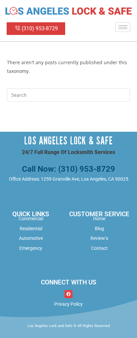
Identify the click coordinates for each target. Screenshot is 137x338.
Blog (99, 228)
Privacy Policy (68, 304)
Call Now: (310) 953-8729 (68, 169)
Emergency (30, 248)
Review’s (99, 238)
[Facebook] (68, 294)
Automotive (31, 238)
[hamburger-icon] (122, 27)
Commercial (31, 218)
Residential (31, 228)
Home (99, 218)
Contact (99, 248)
